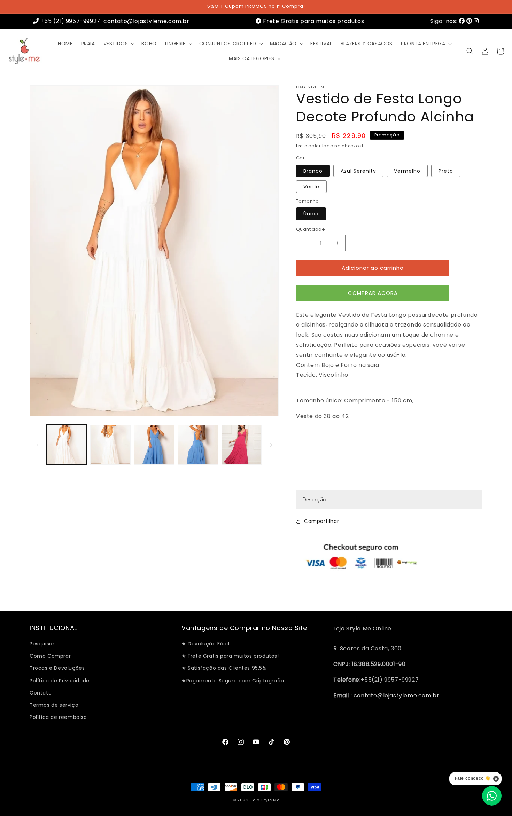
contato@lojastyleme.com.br (145, 21)
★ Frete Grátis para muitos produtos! (230, 655)
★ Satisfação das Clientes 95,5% (223, 668)
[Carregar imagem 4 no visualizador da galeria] (198, 445)
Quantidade (310, 229)
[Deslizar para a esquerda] (37, 445)
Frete (301, 146)
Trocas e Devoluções (57, 668)
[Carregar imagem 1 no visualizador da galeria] (67, 445)
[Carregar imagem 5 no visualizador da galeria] (242, 445)
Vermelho (407, 170)
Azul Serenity (358, 170)
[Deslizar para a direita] (271, 445)
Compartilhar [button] (321, 521)
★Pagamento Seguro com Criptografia (232, 680)
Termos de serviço (54, 704)
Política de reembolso (58, 717)
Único (311, 213)
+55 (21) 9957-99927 (69, 21)
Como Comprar (50, 655)
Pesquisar (42, 643)
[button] (118, 43)
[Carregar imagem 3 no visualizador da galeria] (154, 445)
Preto (446, 170)
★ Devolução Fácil (205, 643)
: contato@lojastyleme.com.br (394, 695)
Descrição (314, 499)
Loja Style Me (265, 800)
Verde (311, 186)
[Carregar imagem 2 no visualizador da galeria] (110, 445)
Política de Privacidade (60, 680)
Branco (313, 170)
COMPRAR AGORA (373, 293)
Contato (41, 692)
